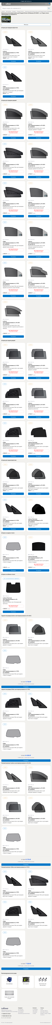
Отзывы (34, 1013)
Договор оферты (44, 1010)
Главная (3, 11)
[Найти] (49, 8)
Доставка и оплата (44, 1012)
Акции (41, 1009)
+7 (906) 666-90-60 (6, 1015)
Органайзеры (21, 1010)
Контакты (42, 1014)
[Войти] (46, 4)
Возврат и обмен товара (45, 1013)
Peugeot (14, 11)
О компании (35, 1009)
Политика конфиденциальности (45, 1022)
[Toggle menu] (3, 4)
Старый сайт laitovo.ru (26, 1)
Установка (35, 1012)
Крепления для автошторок (24, 1013)
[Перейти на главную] (4, 1008)
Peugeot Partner (20, 11)
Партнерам (35, 1010)
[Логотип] (8, 3)
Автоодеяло (20, 1012)
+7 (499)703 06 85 (5, 1013)
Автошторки (8, 11)
